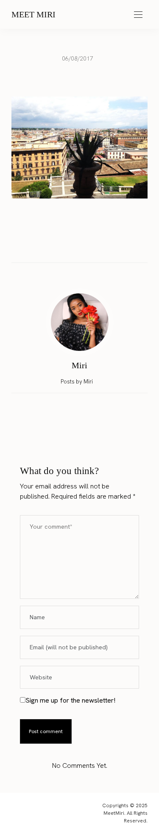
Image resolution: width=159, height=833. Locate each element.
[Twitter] (71, 245)
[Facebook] (55, 244)
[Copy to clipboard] (104, 244)
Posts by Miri (77, 381)
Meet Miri (33, 14)
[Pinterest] (88, 244)
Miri (79, 365)
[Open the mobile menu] (138, 15)
